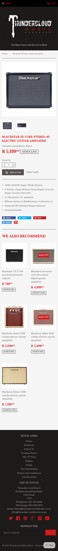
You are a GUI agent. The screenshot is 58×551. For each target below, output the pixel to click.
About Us (29, 449)
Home (4, 54)
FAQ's (29, 465)
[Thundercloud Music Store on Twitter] (11, 519)
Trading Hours (29, 453)
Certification (29, 477)
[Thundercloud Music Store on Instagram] (40, 519)
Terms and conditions (29, 473)
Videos (29, 461)
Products (29, 445)
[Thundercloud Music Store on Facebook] (18, 519)
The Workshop (29, 469)
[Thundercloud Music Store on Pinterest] (25, 519)
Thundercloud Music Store (21, 546)
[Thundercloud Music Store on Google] (33, 519)
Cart (53, 3)
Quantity (6, 160)
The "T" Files (29, 457)
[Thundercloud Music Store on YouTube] (47, 519)
